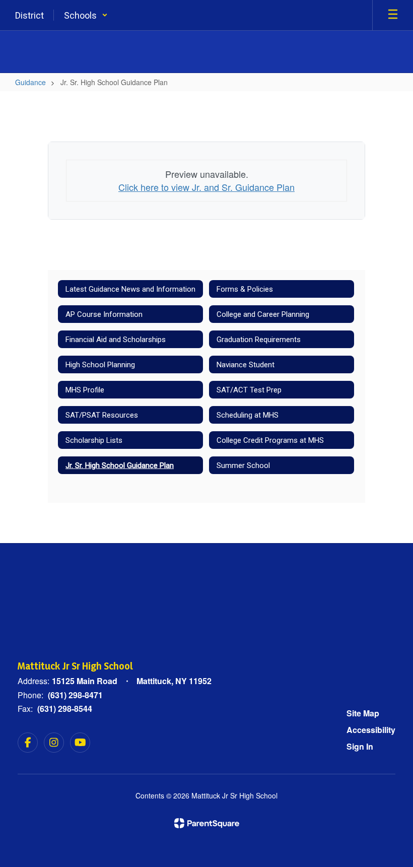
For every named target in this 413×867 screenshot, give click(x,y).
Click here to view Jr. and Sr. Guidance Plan (206, 186)
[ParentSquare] (207, 823)
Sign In (360, 746)
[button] (86, 15)
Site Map (363, 713)
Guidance (30, 82)
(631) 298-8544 (64, 708)
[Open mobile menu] (393, 15)
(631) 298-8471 (75, 695)
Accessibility (371, 730)
